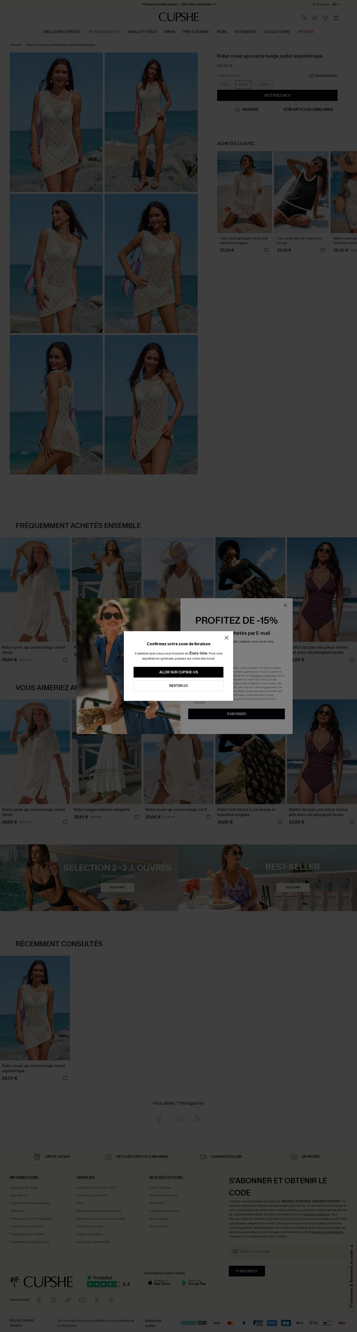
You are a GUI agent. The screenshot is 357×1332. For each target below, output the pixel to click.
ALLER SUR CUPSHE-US (178, 672)
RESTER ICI (178, 686)
